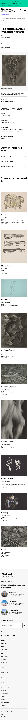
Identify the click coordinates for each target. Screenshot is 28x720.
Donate (3, 675)
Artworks (7, 18)
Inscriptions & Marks (7, 161)
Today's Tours (4, 662)
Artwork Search (5, 688)
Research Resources (7, 166)
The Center (4, 690)
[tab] (5, 187)
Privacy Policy (4, 716)
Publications (4, 705)
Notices (2, 714)
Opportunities (4, 678)
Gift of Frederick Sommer (7, 122)
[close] (26, 2)
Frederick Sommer (5, 47)
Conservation (4, 693)
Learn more (14, 5)
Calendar (3, 659)
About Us (3, 643)
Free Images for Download (7, 685)
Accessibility (4, 665)
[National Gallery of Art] (14, 575)
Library (3, 696)
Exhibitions (4, 668)
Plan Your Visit (4, 656)
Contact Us (4, 649)
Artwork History (6, 156)
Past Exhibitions (5, 702)
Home (2, 18)
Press (2, 646)
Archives (3, 699)
